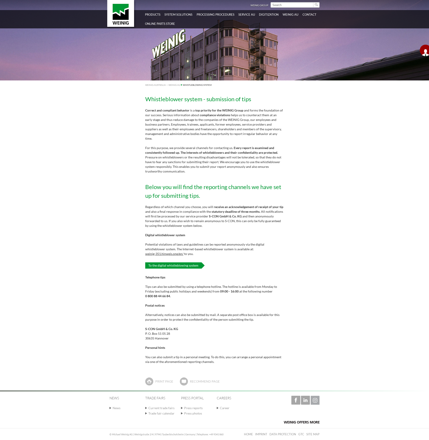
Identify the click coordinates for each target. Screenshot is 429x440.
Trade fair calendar (161, 413)
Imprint (261, 434)
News (116, 408)
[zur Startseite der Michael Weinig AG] (120, 13)
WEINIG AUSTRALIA (155, 85)
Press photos (193, 413)
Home (248, 434)
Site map (313, 434)
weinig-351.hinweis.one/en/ (164, 254)
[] (316, 5)
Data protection (282, 434)
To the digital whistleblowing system (173, 265)
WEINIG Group (259, 5)
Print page (164, 381)
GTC (301, 434)
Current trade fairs (161, 408)
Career (224, 408)
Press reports (193, 408)
